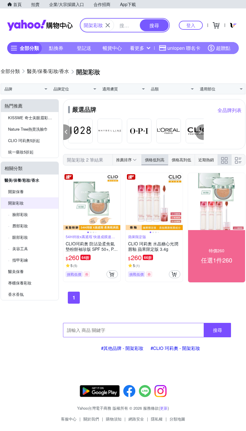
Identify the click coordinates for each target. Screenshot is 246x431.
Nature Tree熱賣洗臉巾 (28, 129)
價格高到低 (181, 159)
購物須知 (114, 419)
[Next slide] (116, 201)
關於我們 (91, 419)
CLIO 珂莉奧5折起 (24, 140)
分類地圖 (177, 419)
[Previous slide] (67, 201)
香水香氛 (16, 294)
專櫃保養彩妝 (20, 283)
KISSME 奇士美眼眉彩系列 (32, 117)
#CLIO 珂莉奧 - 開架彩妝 (175, 348)
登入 (190, 25)
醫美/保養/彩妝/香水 (21, 180)
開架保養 (16, 191)
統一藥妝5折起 (21, 152)
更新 (164, 408)
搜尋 (217, 330)
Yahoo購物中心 (40, 25)
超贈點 (223, 47)
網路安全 (136, 419)
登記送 (84, 47)
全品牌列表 (230, 110)
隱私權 (157, 419)
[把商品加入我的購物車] (112, 274)
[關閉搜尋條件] (107, 25)
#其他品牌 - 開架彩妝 (122, 348)
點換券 (56, 47)
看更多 (137, 47)
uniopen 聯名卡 (183, 47)
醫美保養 (16, 271)
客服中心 (68, 419)
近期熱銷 (206, 159)
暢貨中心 (112, 47)
